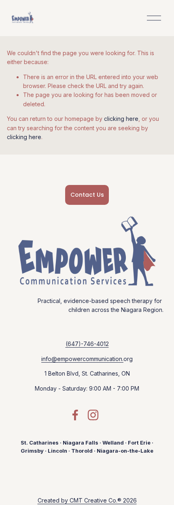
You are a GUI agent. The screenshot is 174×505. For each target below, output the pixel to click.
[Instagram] (93, 415)
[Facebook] (75, 415)
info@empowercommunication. (82, 358)
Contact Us (87, 195)
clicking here (121, 118)
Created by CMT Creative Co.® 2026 (87, 500)
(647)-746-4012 (87, 343)
